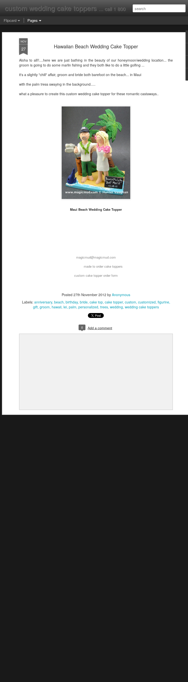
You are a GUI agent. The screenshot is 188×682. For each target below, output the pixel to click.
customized (147, 302)
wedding (116, 306)
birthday (72, 302)
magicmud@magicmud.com (96, 257)
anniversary (43, 302)
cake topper (114, 302)
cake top (96, 302)
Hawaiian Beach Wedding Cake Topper (96, 46)
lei (65, 306)
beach (59, 302)
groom (45, 306)
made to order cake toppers (103, 266)
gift (35, 306)
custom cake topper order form (96, 275)
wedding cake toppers (142, 306)
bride (84, 302)
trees (104, 306)
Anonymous (121, 294)
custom (130, 302)
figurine (163, 302)
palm (72, 306)
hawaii (56, 306)
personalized (88, 306)
